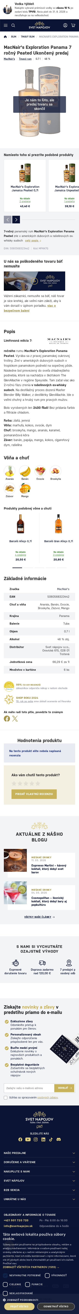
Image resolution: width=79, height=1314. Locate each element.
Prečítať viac (10, 1263)
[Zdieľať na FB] (7, 719)
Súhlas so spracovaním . (33, 1097)
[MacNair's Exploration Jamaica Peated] (25, 173)
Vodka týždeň (24, 4)
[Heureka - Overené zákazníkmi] (9, 686)
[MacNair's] (58, 341)
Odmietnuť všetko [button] (56, 1306)
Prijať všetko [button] (19, 1306)
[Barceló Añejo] (20, 523)
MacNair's (9, 58)
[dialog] (39, 1271)
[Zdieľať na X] (15, 719)
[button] (39, 1267)
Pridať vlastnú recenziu (34, 793)
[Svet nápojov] (5, 36)
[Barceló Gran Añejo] (58, 523)
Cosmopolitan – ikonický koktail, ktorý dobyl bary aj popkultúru (49, 901)
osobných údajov (47, 1097)
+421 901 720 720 (16, 1220)
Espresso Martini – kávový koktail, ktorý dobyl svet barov (48, 869)
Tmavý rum (25, 58)
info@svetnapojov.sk (18, 1226)
